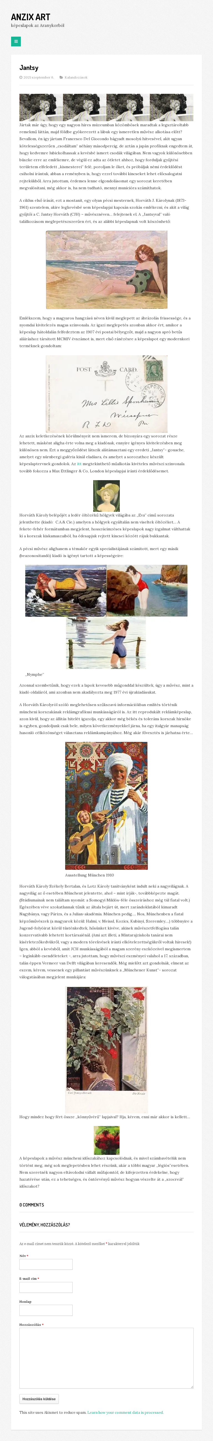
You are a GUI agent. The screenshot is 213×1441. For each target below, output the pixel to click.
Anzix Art (30, 16)
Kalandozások (76, 77)
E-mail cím (29, 1278)
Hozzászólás (31, 1324)
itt (79, 463)
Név (23, 1256)
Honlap (25, 1301)
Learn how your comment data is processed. (125, 1412)
